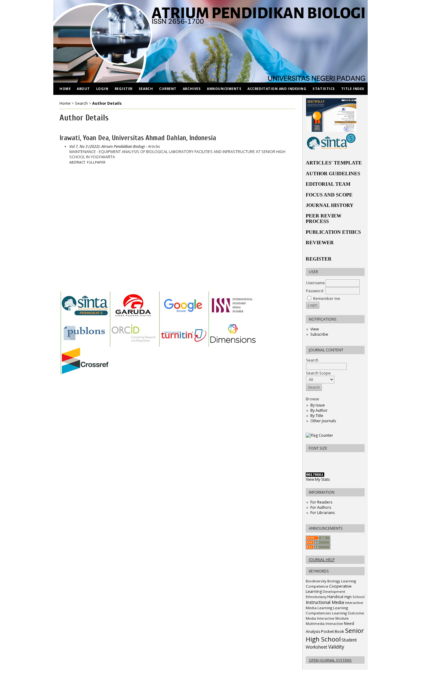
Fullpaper (96, 162)
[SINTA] (84, 317)
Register (124, 88)
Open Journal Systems (330, 660)
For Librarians (322, 512)
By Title (316, 415)
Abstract (77, 162)
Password (314, 290)
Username (315, 282)
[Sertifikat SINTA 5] (331, 148)
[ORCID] (133, 345)
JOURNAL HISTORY (330, 205)
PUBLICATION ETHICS (333, 232)
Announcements (224, 88)
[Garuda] (133, 317)
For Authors (320, 507)
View (314, 329)
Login (102, 88)
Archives (192, 88)
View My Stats (318, 479)
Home (65, 88)
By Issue (317, 405)
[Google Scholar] (182, 317)
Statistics (324, 88)
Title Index (352, 88)
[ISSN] (232, 317)
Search (312, 360)
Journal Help (322, 559)
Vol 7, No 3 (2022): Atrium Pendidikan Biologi (107, 146)
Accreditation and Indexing (276, 88)
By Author (319, 410)
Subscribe (319, 334)
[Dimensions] (232, 345)
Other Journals (323, 420)
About (83, 88)
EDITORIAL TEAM (328, 184)
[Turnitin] (182, 345)
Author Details (107, 103)
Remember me (326, 298)
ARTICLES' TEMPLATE (334, 162)
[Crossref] (84, 373)
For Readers (321, 502)
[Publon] (84, 345)
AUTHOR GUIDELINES (333, 173)
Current (168, 88)
